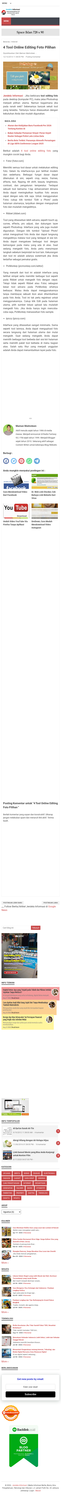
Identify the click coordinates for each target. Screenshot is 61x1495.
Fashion (6, 1178)
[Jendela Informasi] (10, 12)
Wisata (17, 1198)
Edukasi (36, 1173)
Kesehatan (7, 1188)
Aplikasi (6, 1173)
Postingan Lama (51, 903)
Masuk (38, 1491)
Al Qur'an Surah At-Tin (23, 1128)
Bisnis (26, 1173)
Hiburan (41, 1178)
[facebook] (6, 461)
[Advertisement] (30, 385)
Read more (15, 998)
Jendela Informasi (19, 1485)
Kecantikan (40, 1183)
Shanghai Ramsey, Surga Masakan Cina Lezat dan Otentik (34, 1251)
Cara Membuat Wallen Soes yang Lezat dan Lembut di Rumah (35, 1228)
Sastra (31, 1193)
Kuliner (20, 1188)
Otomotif (40, 1188)
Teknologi (43, 1193)
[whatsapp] (29, 461)
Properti (20, 1193)
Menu (6, 21)
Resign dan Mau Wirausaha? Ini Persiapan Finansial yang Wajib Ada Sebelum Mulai (22, 1018)
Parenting (7, 1193)
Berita (17, 1173)
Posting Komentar (33, 57)
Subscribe (30, 1394)
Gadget (17, 1178)
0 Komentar (27, 1233)
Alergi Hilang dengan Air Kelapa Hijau (31, 1140)
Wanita (6, 1198)
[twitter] (14, 461)
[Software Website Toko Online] (15, 1114)
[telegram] (37, 461)
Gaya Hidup (29, 1178)
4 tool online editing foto (36, 150)
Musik (29, 1188)
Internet (27, 1183)
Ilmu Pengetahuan (11, 1183)
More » (5, 1262)
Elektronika (49, 1173)
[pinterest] (21, 461)
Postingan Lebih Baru (12, 903)
